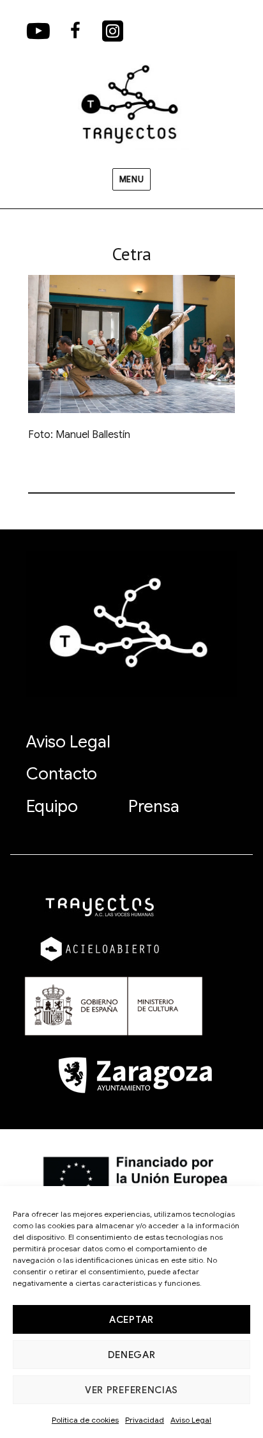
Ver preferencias (131, 1390)
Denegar (132, 1355)
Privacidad (144, 1420)
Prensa (153, 806)
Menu (131, 179)
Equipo (52, 806)
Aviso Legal (190, 1420)
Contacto (61, 773)
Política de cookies (85, 1420)
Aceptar (131, 1319)
